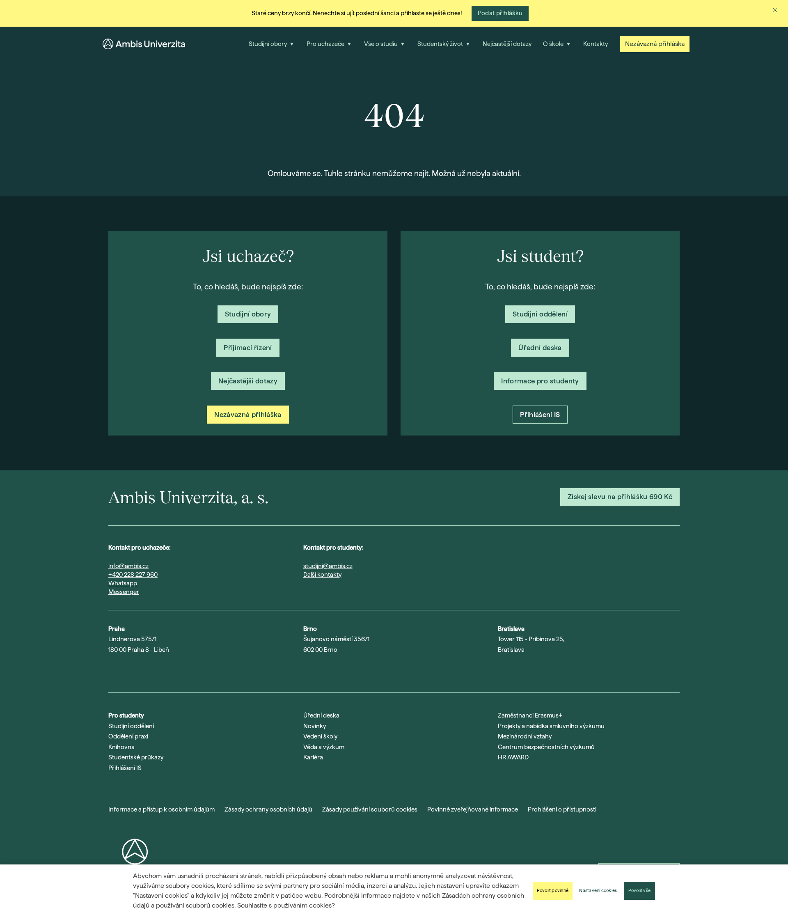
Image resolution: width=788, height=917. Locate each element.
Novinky (314, 726)
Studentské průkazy (135, 757)
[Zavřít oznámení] (774, 9)
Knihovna (121, 747)
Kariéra (313, 757)
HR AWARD (513, 757)
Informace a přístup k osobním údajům (161, 809)
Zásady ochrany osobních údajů (268, 809)
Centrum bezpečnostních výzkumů (546, 747)
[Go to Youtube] (134, 671)
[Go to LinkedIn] (155, 671)
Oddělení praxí (128, 736)
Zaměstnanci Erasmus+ (530, 715)
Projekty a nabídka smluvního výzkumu (551, 726)
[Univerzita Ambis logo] (144, 44)
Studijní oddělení (131, 726)
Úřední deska (321, 715)
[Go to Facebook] (176, 671)
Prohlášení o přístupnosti (562, 809)
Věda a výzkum (323, 747)
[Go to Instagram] (112, 671)
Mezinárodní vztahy (525, 736)
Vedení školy (320, 736)
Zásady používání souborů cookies (369, 809)
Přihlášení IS (125, 768)
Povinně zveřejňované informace (472, 809)
